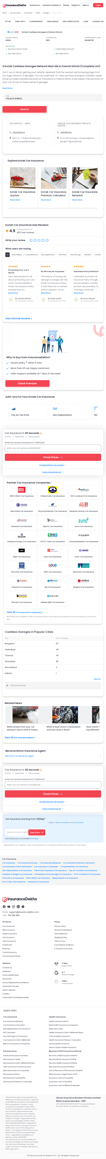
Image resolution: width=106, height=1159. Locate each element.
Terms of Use (59, 941)
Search (24, 109)
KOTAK (8, 21)
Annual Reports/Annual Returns (15, 982)
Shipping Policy (60, 937)
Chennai (9, 655)
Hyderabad (10, 649)
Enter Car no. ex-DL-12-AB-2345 (18, 832)
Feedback (6, 971)
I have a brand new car (51, 472)
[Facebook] (4, 906)
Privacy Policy (60, 926)
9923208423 (19, 132)
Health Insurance (9, 934)
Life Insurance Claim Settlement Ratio (19, 1063)
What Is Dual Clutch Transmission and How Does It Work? (63, 728)
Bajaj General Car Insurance (65, 878)
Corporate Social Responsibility (15, 997)
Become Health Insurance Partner (63, 1063)
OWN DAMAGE (52, 21)
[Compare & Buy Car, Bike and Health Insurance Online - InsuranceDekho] (14, 6)
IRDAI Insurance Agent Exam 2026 (63, 1074)
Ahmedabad (11, 667)
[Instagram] (13, 906)
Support (75, 5)
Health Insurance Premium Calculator (65, 1040)
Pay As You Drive (20, 415)
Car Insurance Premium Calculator (79, 863)
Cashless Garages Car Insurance (17, 874)
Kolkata (8, 673)
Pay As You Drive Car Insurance (83, 870)
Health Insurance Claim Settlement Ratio (66, 1032)
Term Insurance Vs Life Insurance (17, 1067)
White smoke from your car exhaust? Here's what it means (22, 728)
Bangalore (9, 643)
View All (97, 679)
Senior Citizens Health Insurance (62, 1047)
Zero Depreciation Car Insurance (17, 870)
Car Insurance (8, 863)
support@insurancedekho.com (24, 912)
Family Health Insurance (59, 1044)
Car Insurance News (24, 737)
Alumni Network (8, 990)
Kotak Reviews (22, 318)
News (85, 5)
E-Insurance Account (63, 948)
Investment (7, 945)
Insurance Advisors (51, 5)
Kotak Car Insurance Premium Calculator (53, 193)
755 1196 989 (13, 915)
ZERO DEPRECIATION (71, 21)
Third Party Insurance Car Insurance (50, 870)
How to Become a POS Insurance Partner (66, 1070)
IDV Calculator (9, 1032)
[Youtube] (8, 906)
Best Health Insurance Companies (63, 1025)
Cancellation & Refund (64, 945)
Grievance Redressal (63, 930)
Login (98, 5)
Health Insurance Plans (58, 1021)
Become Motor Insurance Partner (62, 1059)
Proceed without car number (51, 465)
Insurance (34, 5)
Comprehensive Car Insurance (74, 866)
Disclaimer (6, 979)
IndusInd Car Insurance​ (38, 881)
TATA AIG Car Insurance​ (13, 878)
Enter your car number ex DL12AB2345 (23, 448)
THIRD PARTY (20, 21)
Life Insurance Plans (11, 1074)
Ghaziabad (10, 661)
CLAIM (85, 21)
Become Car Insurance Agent (19, 756)
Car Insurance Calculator (14, 1025)
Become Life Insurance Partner (61, 1067)
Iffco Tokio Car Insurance (13, 881)
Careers (5, 994)
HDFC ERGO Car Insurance (38, 878)
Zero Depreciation (62, 415)
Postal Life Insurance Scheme (15, 1055)
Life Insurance (8, 937)
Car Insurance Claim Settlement (17, 866)
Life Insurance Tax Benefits (14, 1078)
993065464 (66, 132)
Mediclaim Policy (56, 1029)
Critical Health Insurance (59, 1036)
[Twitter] (23, 906)
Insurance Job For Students (60, 1081)
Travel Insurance (9, 952)
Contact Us (7, 967)
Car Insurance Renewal (50, 863)
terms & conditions (62, 823)
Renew (66, 5)
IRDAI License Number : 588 (71, 1101)
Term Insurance (9, 941)
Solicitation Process (10, 986)
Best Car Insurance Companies (16, 1044)
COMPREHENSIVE (36, 21)
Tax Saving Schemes (11, 956)
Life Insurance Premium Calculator (17, 1081)
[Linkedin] (18, 906)
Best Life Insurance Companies (16, 1070)
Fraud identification (10, 975)
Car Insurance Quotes (27, 863)
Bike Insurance (8, 930)
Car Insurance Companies (28, 612)
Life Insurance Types (11, 1059)
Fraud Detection (61, 934)
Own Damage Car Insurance (15, 1036)
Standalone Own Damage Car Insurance (53, 874)
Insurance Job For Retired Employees (64, 1085)
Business (6, 948)
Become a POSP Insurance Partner (63, 1055)
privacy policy (78, 823)
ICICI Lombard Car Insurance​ (87, 874)
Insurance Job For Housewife (61, 1078)
